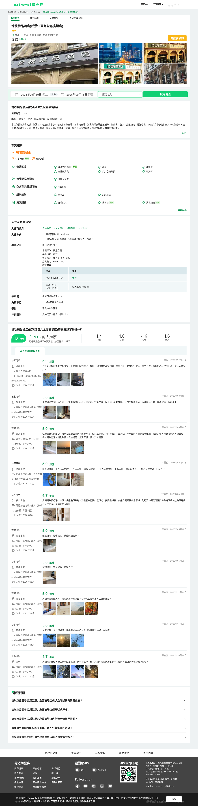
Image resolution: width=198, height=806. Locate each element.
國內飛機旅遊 (39, 782)
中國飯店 (23, 11)
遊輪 (35, 773)
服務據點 (124, 752)
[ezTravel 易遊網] (28, 4)
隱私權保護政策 (87, 801)
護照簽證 (18, 787)
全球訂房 (12, 11)
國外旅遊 (18, 773)
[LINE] (110, 786)
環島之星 (56, 777)
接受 (174, 799)
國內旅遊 (37, 777)
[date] (32, 94)
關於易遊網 (51, 752)
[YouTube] (85, 786)
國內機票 (37, 768)
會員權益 (76, 752)
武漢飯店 (35, 11)
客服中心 (145, 4)
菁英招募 (148, 752)
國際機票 (18, 768)
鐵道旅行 (18, 782)
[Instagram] (93, 786)
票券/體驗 (19, 777)
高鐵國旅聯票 (39, 787)
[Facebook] (77, 786)
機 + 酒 (55, 773)
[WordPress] (102, 786)
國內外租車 (57, 782)
